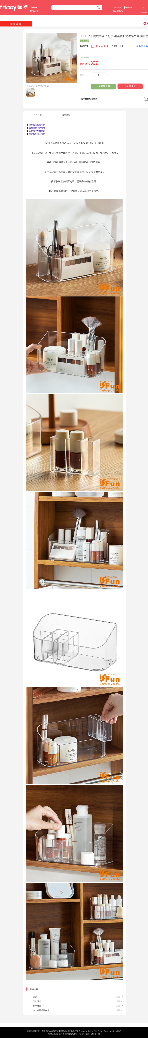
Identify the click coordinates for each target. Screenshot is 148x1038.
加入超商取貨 (103, 86)
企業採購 (117, 7)
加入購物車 (130, 86)
